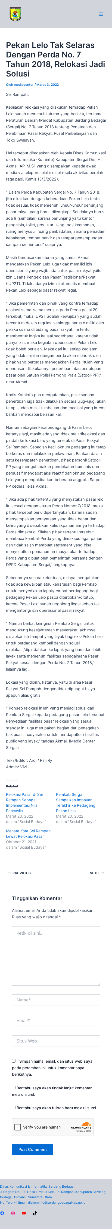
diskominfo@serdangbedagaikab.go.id (56, 1202)
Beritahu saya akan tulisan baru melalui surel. (57, 1107)
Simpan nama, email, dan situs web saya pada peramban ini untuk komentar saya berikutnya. (52, 1068)
